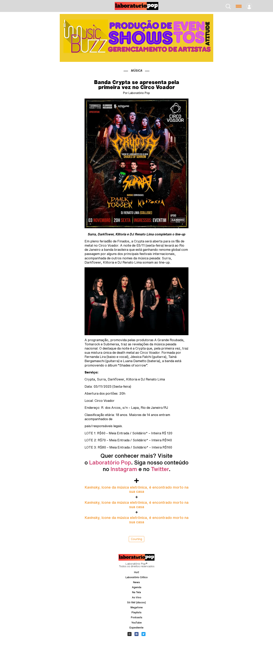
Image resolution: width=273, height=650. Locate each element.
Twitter (160, 469)
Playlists (136, 612)
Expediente (136, 627)
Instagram (124, 469)
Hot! (136, 572)
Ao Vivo (136, 597)
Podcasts (136, 617)
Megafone (137, 607)
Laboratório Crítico (137, 577)
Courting (136, 539)
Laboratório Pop (110, 462)
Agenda (136, 587)
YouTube (136, 622)
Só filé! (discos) (136, 602)
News (136, 582)
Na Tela (136, 592)
